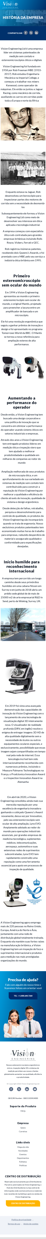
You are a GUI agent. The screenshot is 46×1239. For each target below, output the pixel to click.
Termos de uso (14, 1224)
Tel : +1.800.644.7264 (23, 996)
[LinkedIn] (35, 33)
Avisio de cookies (30, 1224)
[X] (30, 33)
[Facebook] (25, 33)
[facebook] (11, 1089)
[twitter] (19, 1089)
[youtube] (35, 1089)
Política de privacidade (21, 1219)
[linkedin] (27, 1089)
